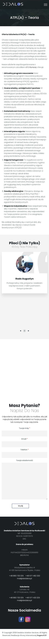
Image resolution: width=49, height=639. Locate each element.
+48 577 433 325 (32, 597)
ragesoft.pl (41, 635)
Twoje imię (24, 428)
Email (24, 439)
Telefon (24, 450)
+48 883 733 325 (16, 575)
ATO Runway (31, 67)
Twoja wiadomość (24, 460)
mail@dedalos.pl (24, 578)
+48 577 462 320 (32, 575)
